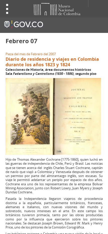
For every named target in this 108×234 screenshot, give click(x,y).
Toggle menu (7, 9)
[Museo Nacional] (51, 9)
